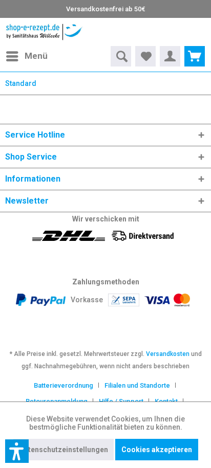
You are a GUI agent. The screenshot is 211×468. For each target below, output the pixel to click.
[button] (17, 451)
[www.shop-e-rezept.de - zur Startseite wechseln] (44, 32)
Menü (36, 56)
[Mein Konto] (170, 56)
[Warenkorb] (194, 56)
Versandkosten (167, 354)
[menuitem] (26, 56)
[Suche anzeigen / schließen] (121, 56)
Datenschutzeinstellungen (63, 449)
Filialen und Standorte (137, 385)
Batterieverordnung (63, 385)
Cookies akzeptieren (156, 449)
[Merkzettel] (145, 56)
